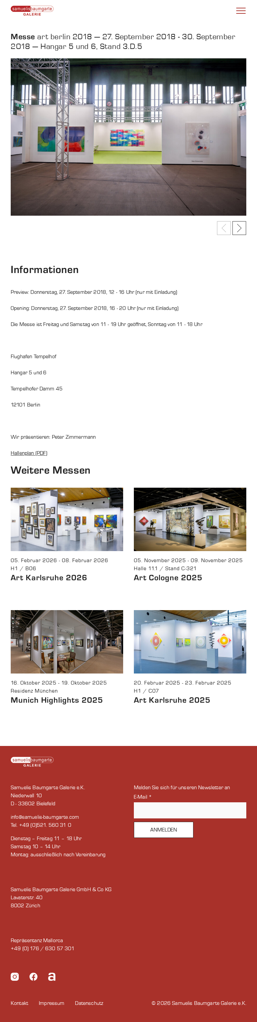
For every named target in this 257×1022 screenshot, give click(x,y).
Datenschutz (89, 1003)
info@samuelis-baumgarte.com (45, 817)
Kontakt (19, 1003)
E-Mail (143, 797)
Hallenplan (23, 453)
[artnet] (52, 977)
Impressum (51, 1003)
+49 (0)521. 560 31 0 (45, 825)
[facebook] (33, 977)
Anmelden (163, 830)
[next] (239, 228)
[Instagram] (14, 977)
